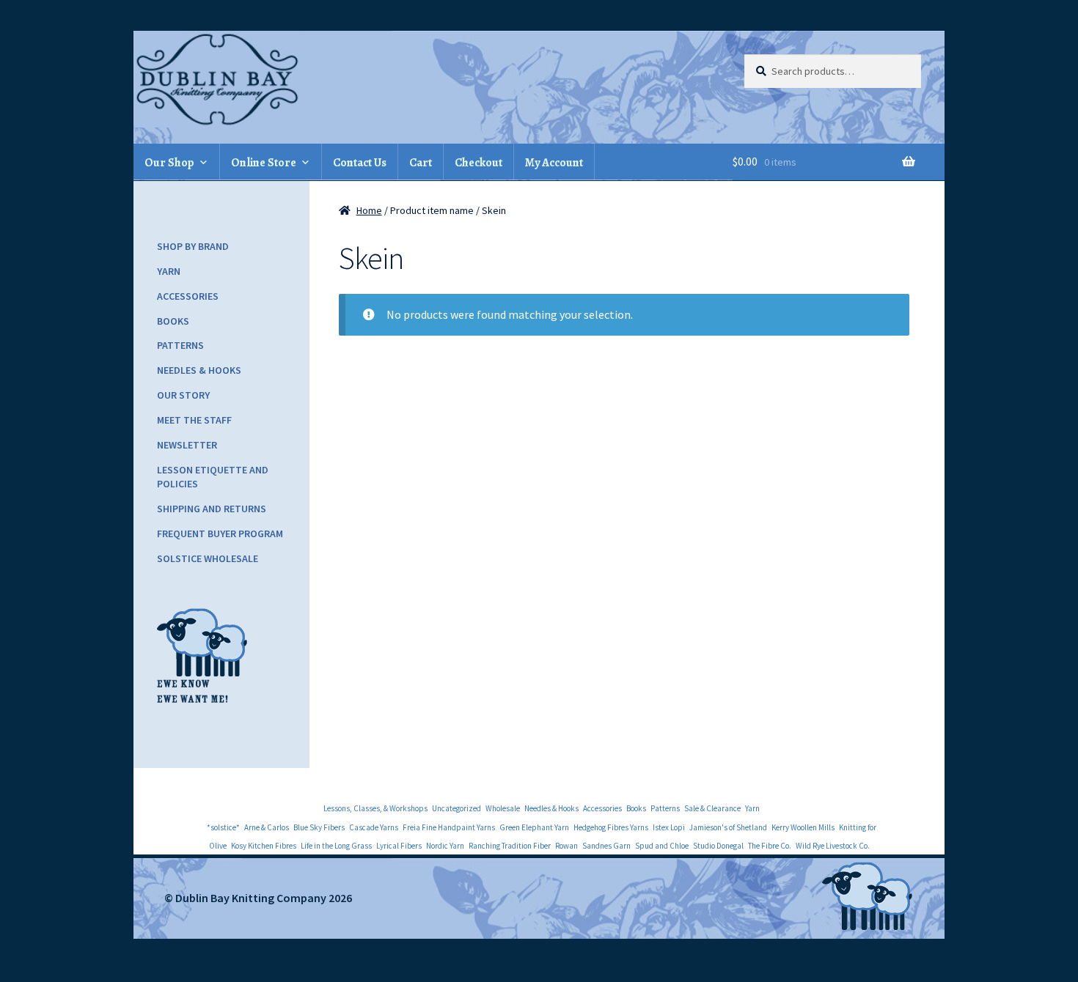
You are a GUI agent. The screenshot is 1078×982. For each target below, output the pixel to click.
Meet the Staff (194, 420)
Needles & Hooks (199, 370)
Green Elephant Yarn (534, 827)
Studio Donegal (718, 846)
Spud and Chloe (662, 846)
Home (369, 210)
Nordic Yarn (445, 846)
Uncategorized (456, 808)
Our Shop (169, 163)
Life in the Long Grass (336, 846)
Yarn (168, 271)
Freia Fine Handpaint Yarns (449, 827)
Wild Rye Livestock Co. (833, 846)
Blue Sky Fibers (319, 827)
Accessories (188, 296)
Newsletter (187, 444)
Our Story (183, 395)
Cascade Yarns (373, 827)
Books (173, 321)
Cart (420, 163)
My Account (554, 163)
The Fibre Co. (769, 846)
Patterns (180, 345)
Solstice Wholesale (207, 558)
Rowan (566, 846)
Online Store (263, 163)
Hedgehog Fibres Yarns (610, 827)
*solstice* (223, 827)
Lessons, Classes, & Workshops (375, 808)
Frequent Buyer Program (220, 533)
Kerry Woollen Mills (803, 827)
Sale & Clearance (712, 808)
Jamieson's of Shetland (728, 827)
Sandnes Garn (606, 846)
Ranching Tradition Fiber (510, 846)
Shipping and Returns (211, 508)
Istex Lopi (669, 827)
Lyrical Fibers (399, 846)
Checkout (478, 163)
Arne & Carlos (266, 827)
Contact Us (359, 163)
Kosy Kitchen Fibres (263, 846)
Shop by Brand (193, 246)
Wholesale (502, 808)
